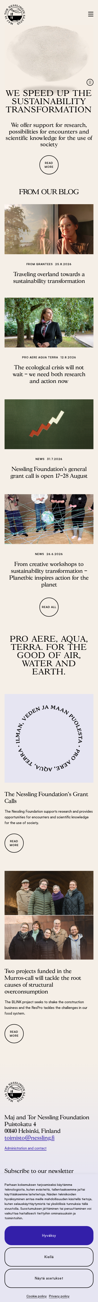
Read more (49, 164)
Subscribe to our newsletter (39, 1170)
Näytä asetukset (49, 1278)
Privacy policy (59, 1296)
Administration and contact (25, 1148)
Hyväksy (49, 1235)
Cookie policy (36, 1296)
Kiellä (49, 1257)
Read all (49, 607)
